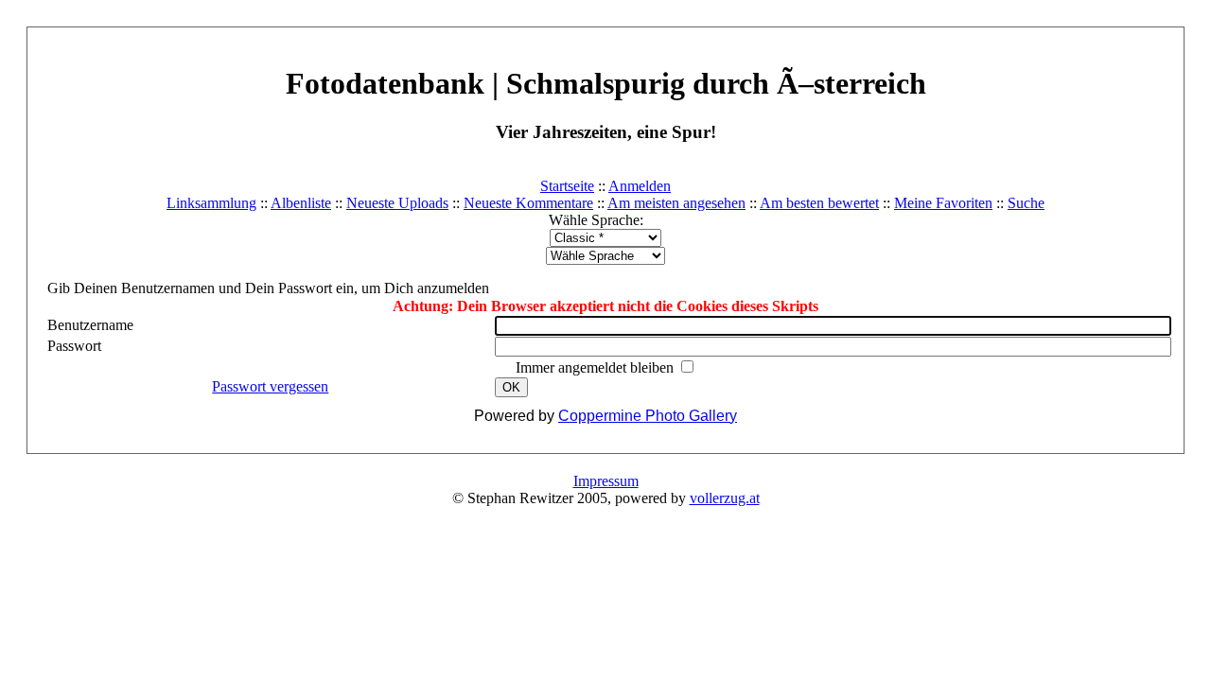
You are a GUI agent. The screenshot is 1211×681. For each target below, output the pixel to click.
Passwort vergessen (270, 386)
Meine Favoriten (943, 203)
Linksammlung (211, 203)
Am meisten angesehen (676, 203)
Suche (1026, 203)
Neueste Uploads (397, 203)
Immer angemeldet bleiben (596, 367)
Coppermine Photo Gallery (647, 416)
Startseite (567, 186)
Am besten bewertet (819, 203)
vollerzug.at (725, 498)
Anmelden (639, 186)
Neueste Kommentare (528, 203)
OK (511, 387)
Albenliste (301, 203)
